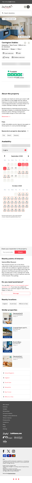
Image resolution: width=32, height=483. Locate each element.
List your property (7, 413)
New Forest (8, 392)
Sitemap (5, 429)
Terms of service (7, 418)
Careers (5, 409)
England (5, 304)
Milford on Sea (23, 304)
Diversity (5, 407)
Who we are (6, 404)
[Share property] (28, 42)
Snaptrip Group (11, 473)
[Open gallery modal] (16, 28)
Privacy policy (6, 420)
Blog (4, 424)
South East (13, 304)
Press (4, 426)
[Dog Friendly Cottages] (7, 7)
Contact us (6, 422)
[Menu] (26, 7)
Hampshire (8, 387)
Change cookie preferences (10, 415)
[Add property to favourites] (25, 42)
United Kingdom (9, 373)
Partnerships (6, 411)
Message (16, 293)
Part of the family (8, 2)
